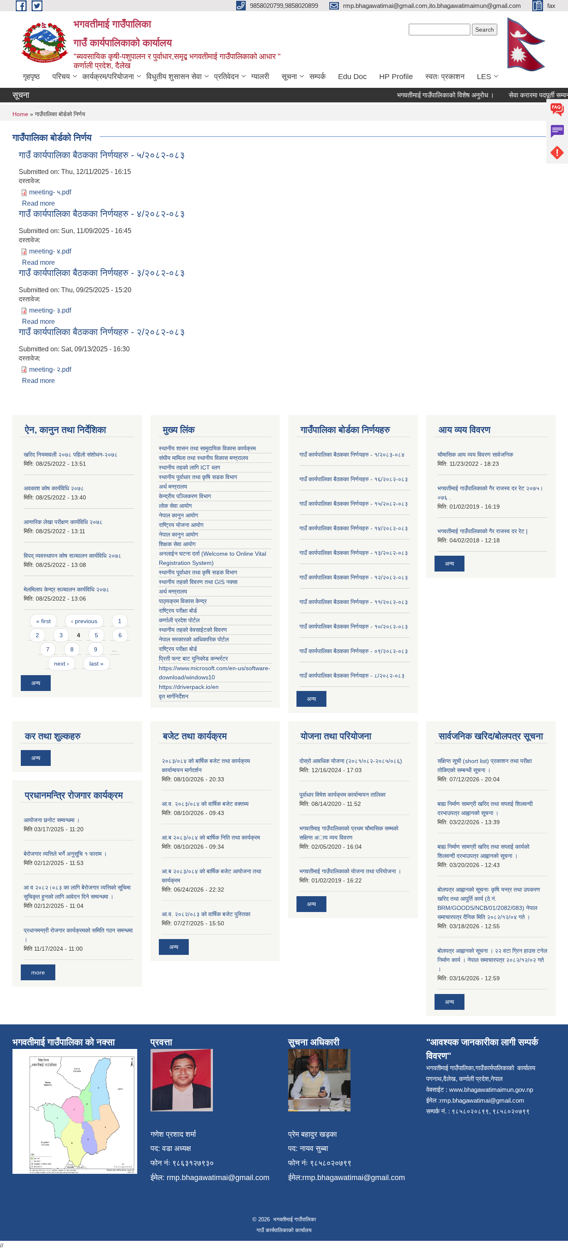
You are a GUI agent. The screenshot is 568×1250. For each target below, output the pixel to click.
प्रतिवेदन (226, 76)
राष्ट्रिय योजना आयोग (181, 525)
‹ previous (84, 621)
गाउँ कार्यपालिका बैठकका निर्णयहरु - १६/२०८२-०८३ (353, 479)
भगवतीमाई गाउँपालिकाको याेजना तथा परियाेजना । (350, 871)
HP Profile (396, 76)
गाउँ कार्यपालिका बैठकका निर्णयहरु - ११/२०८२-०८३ (353, 602)
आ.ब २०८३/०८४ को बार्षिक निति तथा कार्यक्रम (211, 837)
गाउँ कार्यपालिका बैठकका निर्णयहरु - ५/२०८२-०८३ (102, 155)
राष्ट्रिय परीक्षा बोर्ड (178, 610)
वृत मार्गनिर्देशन (173, 696)
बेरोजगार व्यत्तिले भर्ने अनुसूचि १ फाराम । (65, 853)
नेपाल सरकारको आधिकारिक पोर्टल (194, 639)
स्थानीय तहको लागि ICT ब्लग (189, 467)
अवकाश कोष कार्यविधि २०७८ (54, 488)
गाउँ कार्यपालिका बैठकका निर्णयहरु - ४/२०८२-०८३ (102, 214)
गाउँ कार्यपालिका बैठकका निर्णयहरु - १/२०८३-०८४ (352, 454)
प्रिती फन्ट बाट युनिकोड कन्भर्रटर (193, 658)
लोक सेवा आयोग (175, 505)
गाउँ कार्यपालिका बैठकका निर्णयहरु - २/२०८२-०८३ (102, 332)
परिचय (61, 76)
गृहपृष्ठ (31, 76)
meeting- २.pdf (50, 369)
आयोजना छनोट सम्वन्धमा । (52, 820)
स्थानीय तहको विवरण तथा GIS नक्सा (198, 582)
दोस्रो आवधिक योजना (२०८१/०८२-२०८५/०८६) (350, 761)
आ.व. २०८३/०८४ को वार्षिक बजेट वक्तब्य (205, 803)
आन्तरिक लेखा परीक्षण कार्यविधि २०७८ (63, 522)
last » (96, 663)
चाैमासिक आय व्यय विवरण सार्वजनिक (475, 454)
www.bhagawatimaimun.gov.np (491, 1089)
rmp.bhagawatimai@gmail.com (218, 1177)
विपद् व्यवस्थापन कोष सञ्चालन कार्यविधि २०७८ (72, 555)
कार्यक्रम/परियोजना (108, 76)
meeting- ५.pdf (50, 192)
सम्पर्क (317, 76)
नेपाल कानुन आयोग (178, 515)
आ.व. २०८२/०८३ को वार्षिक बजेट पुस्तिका (206, 914)
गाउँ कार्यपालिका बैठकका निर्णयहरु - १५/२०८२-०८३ (353, 503)
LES (484, 76)
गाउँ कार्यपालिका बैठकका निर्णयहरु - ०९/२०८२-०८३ (353, 651)
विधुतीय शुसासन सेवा (174, 76)
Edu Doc (352, 76)
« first (43, 621)
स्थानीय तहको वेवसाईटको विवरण (193, 629)
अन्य (35, 683)
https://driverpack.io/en (189, 686)
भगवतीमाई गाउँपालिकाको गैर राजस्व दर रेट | (482, 531)
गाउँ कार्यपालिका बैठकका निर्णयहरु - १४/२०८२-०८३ (353, 528)
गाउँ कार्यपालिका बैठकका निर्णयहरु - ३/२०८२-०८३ (102, 273)
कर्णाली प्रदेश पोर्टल (179, 620)
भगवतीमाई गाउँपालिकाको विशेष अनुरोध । (434, 95)
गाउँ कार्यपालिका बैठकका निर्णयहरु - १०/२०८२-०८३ (353, 626)
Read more (38, 203)
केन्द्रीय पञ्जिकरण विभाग (185, 496)
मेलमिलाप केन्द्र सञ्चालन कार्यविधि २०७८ (66, 589)
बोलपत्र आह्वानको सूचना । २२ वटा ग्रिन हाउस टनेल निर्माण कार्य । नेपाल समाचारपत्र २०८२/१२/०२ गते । (492, 959)
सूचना (289, 76)
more (38, 972)
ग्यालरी (260, 76)
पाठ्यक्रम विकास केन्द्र (183, 601)
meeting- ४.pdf (50, 251)
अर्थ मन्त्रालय (173, 486)
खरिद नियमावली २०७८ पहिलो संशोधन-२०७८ (71, 454)
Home (20, 114)
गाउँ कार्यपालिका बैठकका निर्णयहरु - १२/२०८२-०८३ (353, 577)
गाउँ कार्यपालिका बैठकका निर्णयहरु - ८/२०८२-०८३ (352, 675)
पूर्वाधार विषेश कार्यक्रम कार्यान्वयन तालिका (342, 794)
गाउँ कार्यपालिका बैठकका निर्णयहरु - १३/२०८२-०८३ (353, 552)
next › (61, 663)
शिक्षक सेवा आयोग (177, 544)
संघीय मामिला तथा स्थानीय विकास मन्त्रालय (203, 458)
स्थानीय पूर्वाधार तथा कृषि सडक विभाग (198, 477)
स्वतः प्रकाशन (444, 76)
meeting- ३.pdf (50, 310)
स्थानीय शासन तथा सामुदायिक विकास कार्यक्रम (207, 448)
